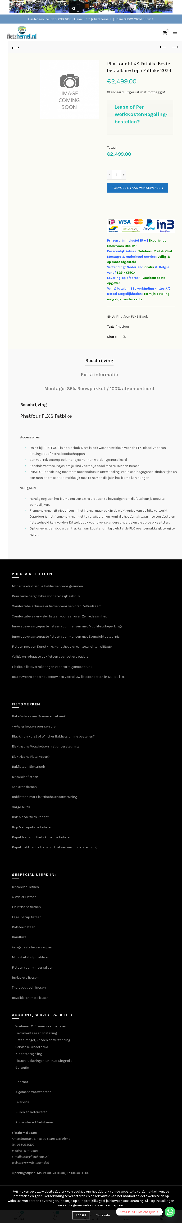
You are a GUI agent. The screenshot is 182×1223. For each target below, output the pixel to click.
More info (103, 1215)
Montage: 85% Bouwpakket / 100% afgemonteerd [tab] (99, 388)
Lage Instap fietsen (26, 917)
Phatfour (122, 327)
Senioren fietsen (24, 787)
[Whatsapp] (170, 1212)
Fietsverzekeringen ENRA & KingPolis (44, 1061)
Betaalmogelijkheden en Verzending (42, 1040)
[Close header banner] (177, 7)
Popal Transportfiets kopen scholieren (42, 837)
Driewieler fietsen (25, 777)
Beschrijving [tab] (99, 360)
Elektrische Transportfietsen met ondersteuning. (59, 847)
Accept (81, 1215)
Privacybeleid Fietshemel (34, 1122)
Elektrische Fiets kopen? (31, 757)
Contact (21, 1082)
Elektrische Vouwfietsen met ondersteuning (45, 746)
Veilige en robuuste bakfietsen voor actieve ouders (50, 657)
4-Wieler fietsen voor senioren (35, 726)
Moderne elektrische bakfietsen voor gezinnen (47, 586)
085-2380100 (25, 1145)
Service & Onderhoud (31, 1047)
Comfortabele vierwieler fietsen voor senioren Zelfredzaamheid (60, 616)
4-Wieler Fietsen (24, 897)
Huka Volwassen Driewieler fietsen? (39, 716)
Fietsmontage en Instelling (36, 1033)
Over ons (22, 1102)
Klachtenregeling (28, 1054)
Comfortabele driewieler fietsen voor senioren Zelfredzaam (56, 606)
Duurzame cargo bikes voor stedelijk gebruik (46, 596)
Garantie (22, 1068)
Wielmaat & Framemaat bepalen (40, 1026)
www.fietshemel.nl (36, 1163)
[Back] (15, 47)
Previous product (163, 47)
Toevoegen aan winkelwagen (137, 188)
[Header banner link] (86, 7)
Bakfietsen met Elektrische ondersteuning (44, 797)
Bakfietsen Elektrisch (28, 767)
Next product (175, 47)
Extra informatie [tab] (99, 374)
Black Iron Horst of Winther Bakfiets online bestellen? (53, 736)
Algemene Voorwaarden (33, 1092)
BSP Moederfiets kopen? (30, 817)
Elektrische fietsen (26, 907)
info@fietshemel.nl (35, 1157)
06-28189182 (31, 1151)
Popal (17, 847)
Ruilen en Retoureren (31, 1112)
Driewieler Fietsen (25, 887)
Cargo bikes (21, 807)
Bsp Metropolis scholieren (32, 827)
